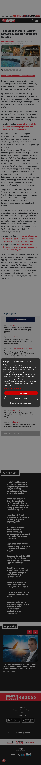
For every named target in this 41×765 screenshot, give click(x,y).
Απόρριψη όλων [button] (21, 398)
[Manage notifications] (3, 760)
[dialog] (20, 382)
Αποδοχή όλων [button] (21, 393)
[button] (20, 389)
